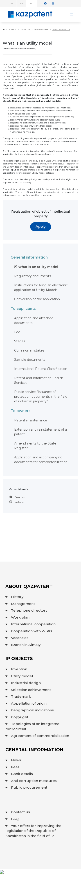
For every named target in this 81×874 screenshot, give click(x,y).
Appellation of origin (29, 703)
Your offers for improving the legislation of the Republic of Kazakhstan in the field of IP (33, 831)
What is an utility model (61, 29)
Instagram (20, 502)
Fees (15, 767)
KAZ (11, 3)
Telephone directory (29, 610)
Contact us (20, 812)
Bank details (22, 774)
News (16, 760)
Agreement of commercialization (40, 736)
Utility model (25, 29)
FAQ (15, 819)
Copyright (19, 717)
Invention (19, 669)
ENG (31, 3)
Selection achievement (31, 690)
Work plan (20, 617)
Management (23, 604)
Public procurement (29, 787)
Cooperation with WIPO (31, 631)
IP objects (12, 29)
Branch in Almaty (25, 645)
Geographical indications (32, 710)
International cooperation (33, 624)
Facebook (19, 497)
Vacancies (19, 638)
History (17, 597)
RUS (21, 3)
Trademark (21, 696)
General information (41, 29)
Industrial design (26, 683)
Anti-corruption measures (34, 781)
